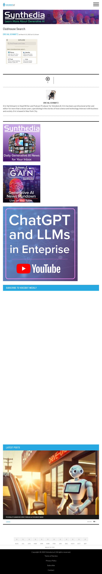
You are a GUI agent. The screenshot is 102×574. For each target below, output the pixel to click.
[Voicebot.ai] (39, 4)
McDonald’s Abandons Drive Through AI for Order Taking (24, 517)
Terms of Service (51, 556)
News (8, 522)
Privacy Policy (51, 561)
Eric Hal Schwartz (10, 34)
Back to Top (49, 547)
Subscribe (51, 565)
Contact (51, 570)
